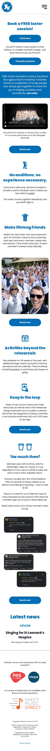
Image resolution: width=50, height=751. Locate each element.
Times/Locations (25, 61)
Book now (25, 149)
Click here (25, 38)
